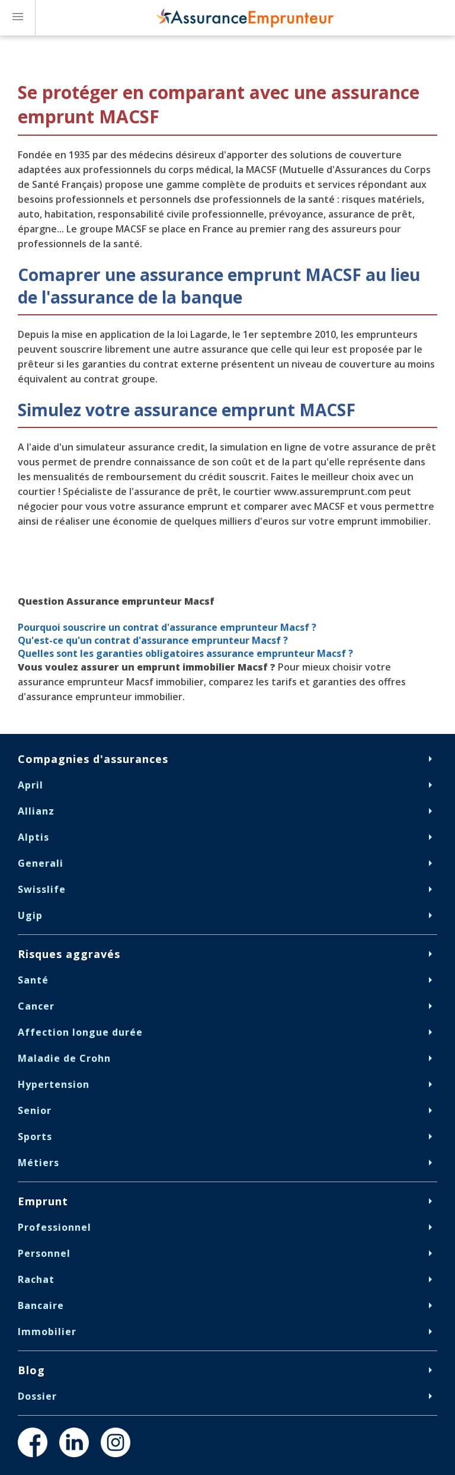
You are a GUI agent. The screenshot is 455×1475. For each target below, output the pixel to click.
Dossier (37, 1396)
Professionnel (54, 1227)
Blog (31, 1370)
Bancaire (41, 1305)
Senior (35, 1110)
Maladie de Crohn (64, 1058)
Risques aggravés (69, 954)
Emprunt (43, 1201)
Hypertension (53, 1084)
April (30, 784)
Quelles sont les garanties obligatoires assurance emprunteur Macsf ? (186, 653)
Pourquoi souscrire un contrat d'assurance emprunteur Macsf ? (167, 627)
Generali (40, 863)
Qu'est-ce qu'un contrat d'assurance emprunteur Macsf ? (154, 640)
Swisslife (42, 889)
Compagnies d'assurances (93, 759)
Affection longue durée (80, 1032)
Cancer (36, 1006)
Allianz (36, 811)
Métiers (38, 1162)
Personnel (44, 1253)
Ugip (30, 915)
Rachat (36, 1279)
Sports (35, 1136)
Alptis (33, 837)
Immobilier (47, 1331)
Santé (33, 979)
